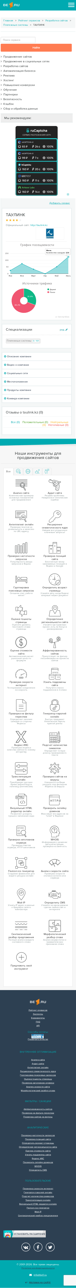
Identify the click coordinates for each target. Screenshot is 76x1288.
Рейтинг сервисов (29, 20)
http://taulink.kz (39, 225)
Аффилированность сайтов (38, 1109)
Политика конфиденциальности (38, 1268)
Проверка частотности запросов (38, 1135)
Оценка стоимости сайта (38, 1151)
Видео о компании (17, 364)
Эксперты (38, 1014)
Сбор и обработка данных (20, 108)
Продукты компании (18, 390)
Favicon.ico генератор (38, 1208)
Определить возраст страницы (38, 1143)
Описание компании (18, 356)
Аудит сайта (38, 1064)
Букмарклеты (38, 1018)
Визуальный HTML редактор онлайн (38, 1204)
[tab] (18, 471)
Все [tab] (8, 471)
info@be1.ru (40, 1274)
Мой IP (38, 1212)
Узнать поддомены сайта (38, 1155)
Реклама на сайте (40, 1282)
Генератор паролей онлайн (38, 1193)
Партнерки (10, 94)
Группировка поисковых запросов (38, 1075)
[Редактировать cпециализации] (64, 329)
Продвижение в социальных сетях (25, 61)
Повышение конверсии (18, 85)
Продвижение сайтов (17, 56)
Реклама (8, 75)
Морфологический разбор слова (38, 1091)
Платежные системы (15, 24)
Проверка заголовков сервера (38, 1083)
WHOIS (38, 1166)
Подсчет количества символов (38, 1196)
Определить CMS (38, 1170)
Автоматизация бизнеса (18, 71)
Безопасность (12, 99)
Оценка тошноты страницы (38, 1079)
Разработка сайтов (56, 20)
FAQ (38, 1022)
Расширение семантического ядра (38, 1071)
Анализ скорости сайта (38, 1087)
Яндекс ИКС (38, 1159)
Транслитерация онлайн (38, 1200)
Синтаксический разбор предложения (38, 1216)
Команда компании (18, 398)
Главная (8, 20)
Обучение (9, 90)
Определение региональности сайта (38, 1147)
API (38, 1026)
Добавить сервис (59, 203)
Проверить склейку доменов (38, 1162)
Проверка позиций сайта (38, 1139)
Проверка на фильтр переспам (38, 1113)
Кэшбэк (8, 104)
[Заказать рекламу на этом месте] (68, 194)
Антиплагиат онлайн (37, 1068)
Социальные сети (17, 373)
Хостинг (8, 80)
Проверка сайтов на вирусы (38, 1117)
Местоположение (17, 381)
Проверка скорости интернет (38, 1189)
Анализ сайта (38, 1060)
